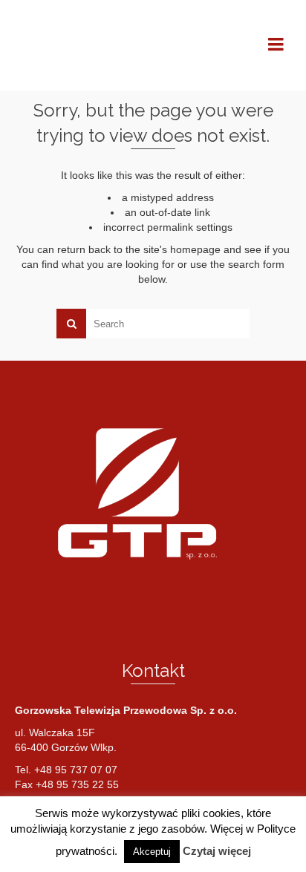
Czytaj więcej (217, 851)
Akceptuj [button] (152, 851)
